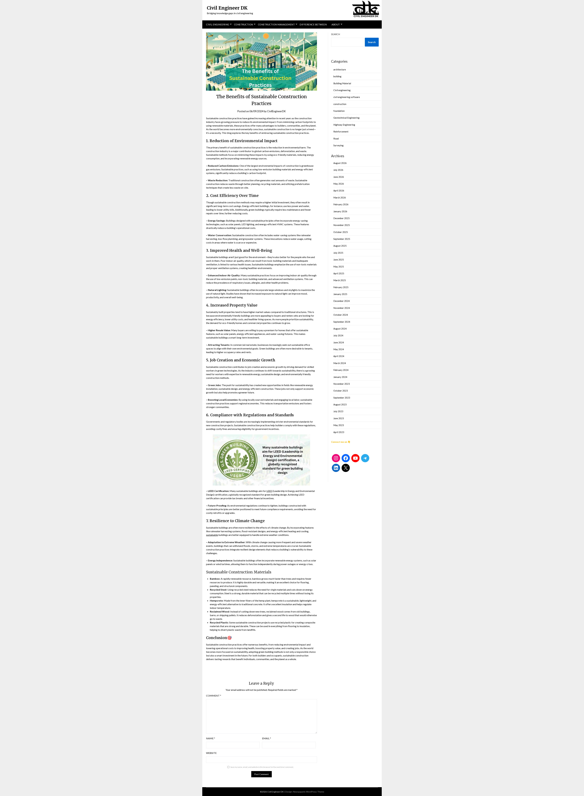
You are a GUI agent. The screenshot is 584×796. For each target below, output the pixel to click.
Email (266, 738)
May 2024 (338, 349)
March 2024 (339, 363)
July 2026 (338, 169)
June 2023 (338, 418)
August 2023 (340, 404)
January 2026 (340, 211)
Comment (213, 695)
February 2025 (340, 287)
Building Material (342, 83)
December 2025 (341, 218)
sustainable (212, 534)
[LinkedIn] (336, 468)
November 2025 (341, 225)
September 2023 (341, 397)
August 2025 (340, 245)
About (336, 24)
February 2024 (340, 370)
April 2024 (338, 356)
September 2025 (341, 239)
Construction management (276, 24)
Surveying (338, 145)
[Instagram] (336, 458)
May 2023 (338, 425)
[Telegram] (365, 458)
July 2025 (338, 252)
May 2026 (338, 183)
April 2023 (338, 432)
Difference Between (313, 24)
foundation (339, 110)
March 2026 (339, 197)
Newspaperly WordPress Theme (308, 791)
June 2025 (338, 259)
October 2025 (340, 232)
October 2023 (340, 390)
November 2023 (341, 383)
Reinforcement (340, 131)
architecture (339, 69)
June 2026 (338, 176)
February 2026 (340, 204)
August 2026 (340, 163)
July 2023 (338, 411)
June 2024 (338, 342)
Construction (243, 24)
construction (339, 104)
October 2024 (340, 314)
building (337, 76)
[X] (346, 468)
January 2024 (340, 377)
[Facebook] (346, 458)
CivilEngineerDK (276, 111)
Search (335, 34)
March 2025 (339, 280)
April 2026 (338, 190)
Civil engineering (217, 24)
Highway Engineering (344, 124)
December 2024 (341, 301)
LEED (269, 490)
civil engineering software (346, 97)
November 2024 (341, 308)
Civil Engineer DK (227, 8)
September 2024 (341, 321)
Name (210, 738)
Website (211, 752)
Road (336, 138)
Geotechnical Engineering (346, 117)
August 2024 (340, 328)
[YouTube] (355, 458)
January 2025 (340, 294)
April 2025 (338, 273)
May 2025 (338, 266)
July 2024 (338, 335)
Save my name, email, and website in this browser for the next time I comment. (262, 767)
